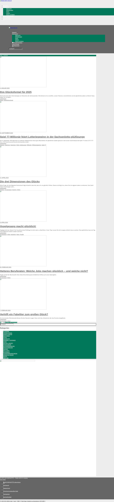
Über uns (5, 358)
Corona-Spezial (7, 333)
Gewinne (7, 145)
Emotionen (6, 336)
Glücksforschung (8, 100)
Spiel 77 (44, 145)
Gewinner (13, 145)
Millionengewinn (36, 145)
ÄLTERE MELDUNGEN (11, 322)
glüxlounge (23, 145)
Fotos (7, 11)
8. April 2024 (4, 222)
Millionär (29, 145)
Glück (1, 100)
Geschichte (6, 339)
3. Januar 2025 (5, 88)
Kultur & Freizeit (8, 343)
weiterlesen (3, 98)
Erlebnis (2, 189)
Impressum (6, 485)
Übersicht (9, 8)
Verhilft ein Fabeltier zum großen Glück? (24, 314)
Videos (8, 13)
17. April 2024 (4, 177)
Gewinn (2, 145)
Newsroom (6, 7)
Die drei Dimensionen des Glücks (20, 181)
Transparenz (6, 494)
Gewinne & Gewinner (9, 340)
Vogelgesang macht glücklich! (18, 226)
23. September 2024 (6, 133)
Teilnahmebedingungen (10, 353)
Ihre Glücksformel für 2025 (16, 92)
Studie (22, 234)
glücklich (13, 234)
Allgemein (6, 331)
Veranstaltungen (8, 355)
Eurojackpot (8, 189)
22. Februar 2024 (5, 267)
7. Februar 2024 (5, 310)
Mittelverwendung (9, 346)
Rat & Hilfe (6, 350)
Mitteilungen (9, 10)
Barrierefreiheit (7, 497)
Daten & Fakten (10, 14)
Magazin (5, 5)
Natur (18, 234)
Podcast (5, 349)
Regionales (6, 352)
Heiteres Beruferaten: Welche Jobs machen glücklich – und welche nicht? (44, 271)
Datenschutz (6, 488)
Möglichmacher (8, 347)
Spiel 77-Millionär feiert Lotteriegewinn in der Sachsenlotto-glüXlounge (42, 136)
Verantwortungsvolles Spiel (10, 491)
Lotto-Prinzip (6, 17)
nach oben (3, 479)
